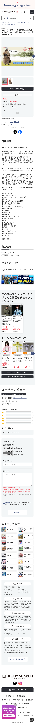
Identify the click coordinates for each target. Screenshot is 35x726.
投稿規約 (8, 503)
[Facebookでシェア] (20, 132)
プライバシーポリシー (25, 712)
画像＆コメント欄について (20, 398)
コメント (6, 471)
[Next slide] (33, 56)
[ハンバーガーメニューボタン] (32, 12)
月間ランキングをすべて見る (17, 377)
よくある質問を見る (16, 659)
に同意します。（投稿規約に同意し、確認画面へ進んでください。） (18, 504)
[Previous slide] (1, 56)
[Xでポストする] (15, 132)
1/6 (11, 124)
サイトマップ (17, 718)
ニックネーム (8, 461)
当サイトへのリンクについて (25, 715)
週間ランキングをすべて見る (17, 372)
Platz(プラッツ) (14, 122)
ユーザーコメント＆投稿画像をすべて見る (13, 394)
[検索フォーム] (28, 12)
